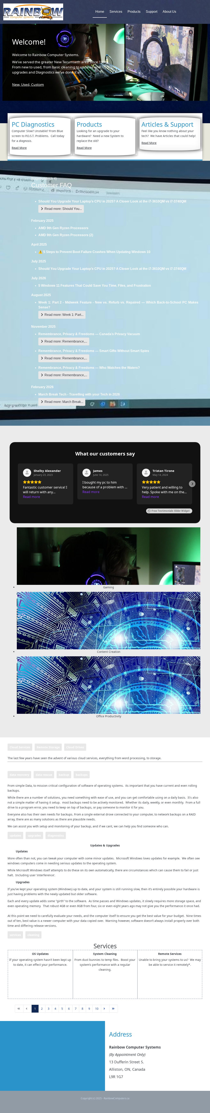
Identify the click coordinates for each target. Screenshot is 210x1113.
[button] (18, 484)
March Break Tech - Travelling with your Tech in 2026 (79, 394)
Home (99, 11)
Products (134, 11)
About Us (169, 11)
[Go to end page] (113, 1009)
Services (116, 11)
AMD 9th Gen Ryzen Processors (63, 228)
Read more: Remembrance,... (65, 341)
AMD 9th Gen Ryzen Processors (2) (65, 235)
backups (82, 775)
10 (96, 1009)
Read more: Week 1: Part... (63, 314)
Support (151, 11)
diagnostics (56, 835)
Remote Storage (48, 747)
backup (64, 775)
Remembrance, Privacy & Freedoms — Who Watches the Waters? (89, 367)
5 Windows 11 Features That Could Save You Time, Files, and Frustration (94, 285)
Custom (37, 84)
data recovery (19, 775)
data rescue (44, 775)
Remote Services (169, 954)
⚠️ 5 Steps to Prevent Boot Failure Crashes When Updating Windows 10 (94, 252)
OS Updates (40, 954)
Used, (26, 84)
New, (16, 84)
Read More (19, 148)
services (15, 935)
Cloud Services (20, 747)
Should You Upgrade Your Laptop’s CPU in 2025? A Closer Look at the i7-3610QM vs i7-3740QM (112, 201)
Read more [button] (31, 496)
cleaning (33, 935)
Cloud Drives (75, 747)
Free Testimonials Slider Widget (171, 510)
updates (15, 835)
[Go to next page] (105, 1009)
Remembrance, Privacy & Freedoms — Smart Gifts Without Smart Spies (93, 351)
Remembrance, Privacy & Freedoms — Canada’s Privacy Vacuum (89, 334)
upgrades (34, 835)
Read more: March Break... (63, 402)
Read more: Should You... (63, 208)
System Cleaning (105, 954)
